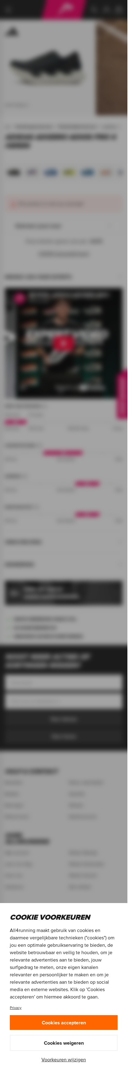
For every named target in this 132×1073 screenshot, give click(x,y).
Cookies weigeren (64, 1043)
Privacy (15, 1008)
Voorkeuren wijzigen (63, 1059)
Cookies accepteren (64, 1022)
